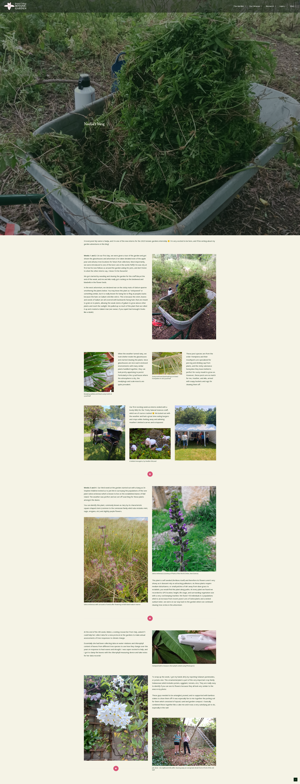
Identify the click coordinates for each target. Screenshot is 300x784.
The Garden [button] (238, 6)
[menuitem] (240, 6)
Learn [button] (282, 6)
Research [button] (270, 6)
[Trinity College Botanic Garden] (15, 6)
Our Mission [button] (254, 6)
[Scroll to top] (295, 779)
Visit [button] (292, 6)
